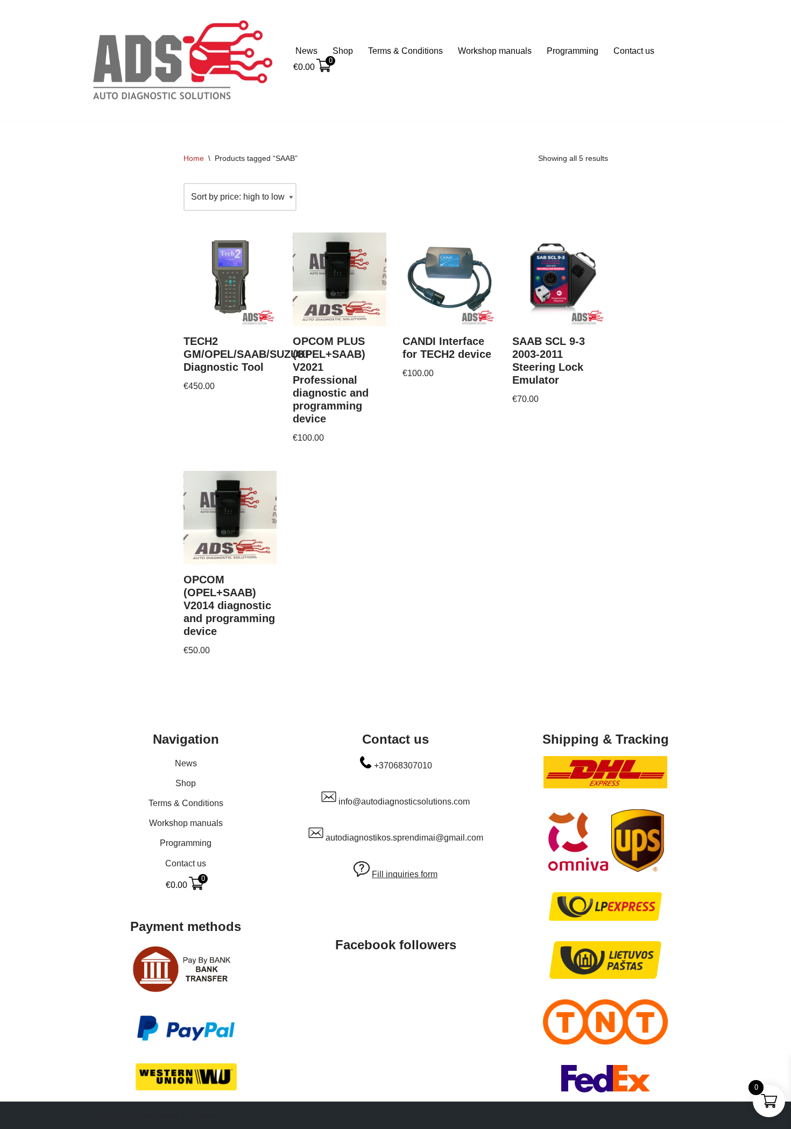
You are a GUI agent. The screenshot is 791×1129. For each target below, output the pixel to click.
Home (193, 158)
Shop (343, 50)
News (306, 50)
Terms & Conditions (405, 50)
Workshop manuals (495, 50)
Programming (572, 50)
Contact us (633, 50)
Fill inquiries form (404, 874)
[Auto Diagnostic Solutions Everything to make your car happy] (183, 60)
